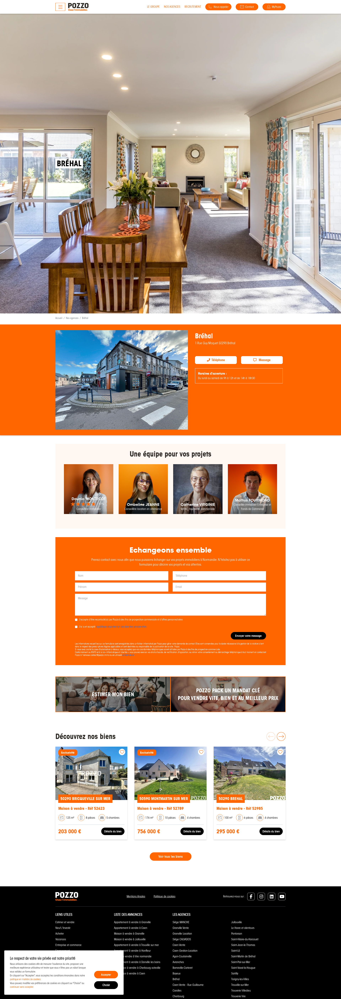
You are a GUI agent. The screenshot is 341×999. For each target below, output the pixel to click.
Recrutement (193, 6)
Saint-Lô (235, 950)
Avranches (178, 962)
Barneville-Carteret (183, 967)
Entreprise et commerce (68, 945)
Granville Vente (181, 928)
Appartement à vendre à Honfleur (132, 950)
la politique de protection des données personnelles (121, 626)
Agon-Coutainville (182, 956)
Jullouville (236, 922)
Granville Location (182, 933)
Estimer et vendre (64, 922)
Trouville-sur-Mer (240, 985)
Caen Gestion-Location (185, 950)
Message (264, 360)
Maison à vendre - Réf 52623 (81, 808)
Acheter (59, 933)
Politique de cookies (164, 896)
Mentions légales (136, 896)
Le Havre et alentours (242, 928)
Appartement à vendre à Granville (132, 922)
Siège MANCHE (181, 922)
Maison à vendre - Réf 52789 (160, 808)
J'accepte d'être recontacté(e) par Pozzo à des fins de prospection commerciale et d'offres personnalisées (131, 619)
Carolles (177, 990)
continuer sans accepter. (22, 986)
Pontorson (236, 933)
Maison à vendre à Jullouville (130, 939)
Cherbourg (178, 996)
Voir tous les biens (170, 857)
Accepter (106, 974)
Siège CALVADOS (182, 939)
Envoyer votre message (248, 636)
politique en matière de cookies (25, 979)
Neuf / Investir (62, 928)
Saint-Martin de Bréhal (243, 956)
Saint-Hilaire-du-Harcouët (244, 939)
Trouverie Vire (238, 996)
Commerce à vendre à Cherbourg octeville (137, 967)
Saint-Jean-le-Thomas (243, 945)
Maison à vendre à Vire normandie (132, 956)
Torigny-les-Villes (240, 979)
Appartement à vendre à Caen (130, 928)
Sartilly (234, 973)
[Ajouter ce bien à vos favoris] (122, 752)
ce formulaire (128, 655)
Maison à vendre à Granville (129, 933)
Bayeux (176, 973)
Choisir (106, 985)
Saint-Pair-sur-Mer (240, 962)
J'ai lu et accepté (113, 626)
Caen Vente (179, 945)
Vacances (60, 939)
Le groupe (153, 6)
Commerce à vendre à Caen (129, 973)
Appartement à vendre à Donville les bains (137, 962)
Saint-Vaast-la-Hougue (243, 967)
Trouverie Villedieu (241, 990)
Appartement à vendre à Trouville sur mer (136, 945)
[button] (281, 736)
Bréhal (176, 979)
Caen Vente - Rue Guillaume (188, 985)
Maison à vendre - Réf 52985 (239, 808)
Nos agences (172, 6)
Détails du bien (112, 831)
